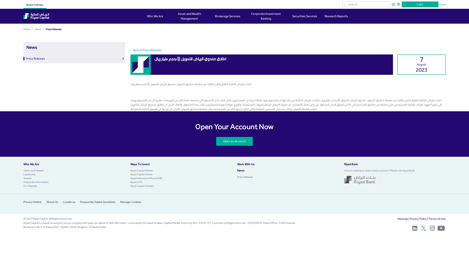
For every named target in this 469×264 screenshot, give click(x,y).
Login (420, 4)
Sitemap (402, 219)
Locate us (69, 202)
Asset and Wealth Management (189, 16)
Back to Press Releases (147, 50)
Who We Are (155, 16)
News (241, 170)
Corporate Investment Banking (266, 16)
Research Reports (336, 16)
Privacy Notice (32, 202)
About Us (52, 202)
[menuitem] (33, 171)
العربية (443, 4)
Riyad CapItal (35, 5)
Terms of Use (437, 219)
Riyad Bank (351, 164)
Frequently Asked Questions (97, 202)
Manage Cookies (130, 202)
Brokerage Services (227, 16)
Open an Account (234, 141)
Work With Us (245, 164)
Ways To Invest (140, 164)
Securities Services (304, 16)
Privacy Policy (418, 219)
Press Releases (35, 58)
